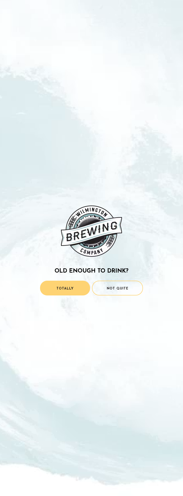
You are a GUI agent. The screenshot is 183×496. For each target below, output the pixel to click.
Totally (65, 288)
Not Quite (117, 288)
